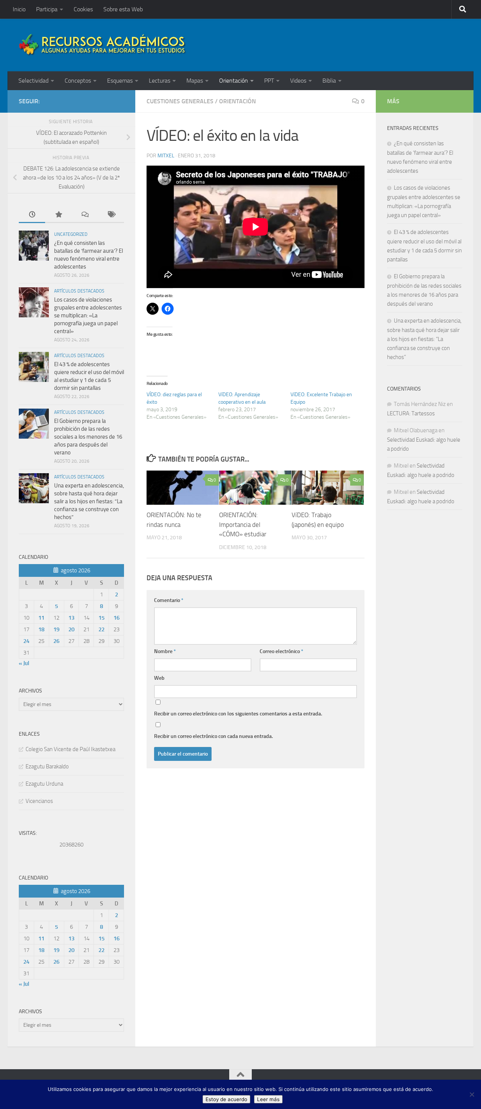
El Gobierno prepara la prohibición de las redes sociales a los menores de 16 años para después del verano (88, 437)
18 (41, 629)
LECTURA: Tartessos (411, 413)
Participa (46, 9)
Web (159, 678)
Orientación (233, 80)
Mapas (194, 80)
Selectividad (33, 80)
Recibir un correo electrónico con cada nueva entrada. (213, 736)
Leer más (268, 1099)
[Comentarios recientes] (84, 215)
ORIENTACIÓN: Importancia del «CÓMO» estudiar (242, 524)
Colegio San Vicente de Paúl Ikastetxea (70, 749)
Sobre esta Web (123, 9)
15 (101, 617)
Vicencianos (39, 801)
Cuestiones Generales (180, 101)
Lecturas (159, 80)
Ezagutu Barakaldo (47, 766)
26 (56, 641)
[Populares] (58, 215)
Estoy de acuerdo (226, 1099)
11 (41, 617)
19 (56, 629)
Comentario (168, 600)
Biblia (329, 80)
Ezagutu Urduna (44, 783)
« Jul (24, 663)
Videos (298, 80)
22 (101, 629)
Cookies (83, 9)
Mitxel (165, 155)
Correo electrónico (281, 651)
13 (71, 617)
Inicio (19, 9)
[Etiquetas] (111, 215)
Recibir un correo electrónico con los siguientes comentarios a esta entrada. (238, 714)
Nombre (165, 651)
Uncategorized (71, 234)
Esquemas (120, 80)
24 (26, 641)
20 (71, 629)
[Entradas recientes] (32, 215)
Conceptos (78, 80)
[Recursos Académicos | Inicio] (102, 45)
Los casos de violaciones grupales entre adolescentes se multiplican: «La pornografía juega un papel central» (88, 315)
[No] (471, 1094)
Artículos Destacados (79, 291)
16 (116, 617)
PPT (269, 80)
